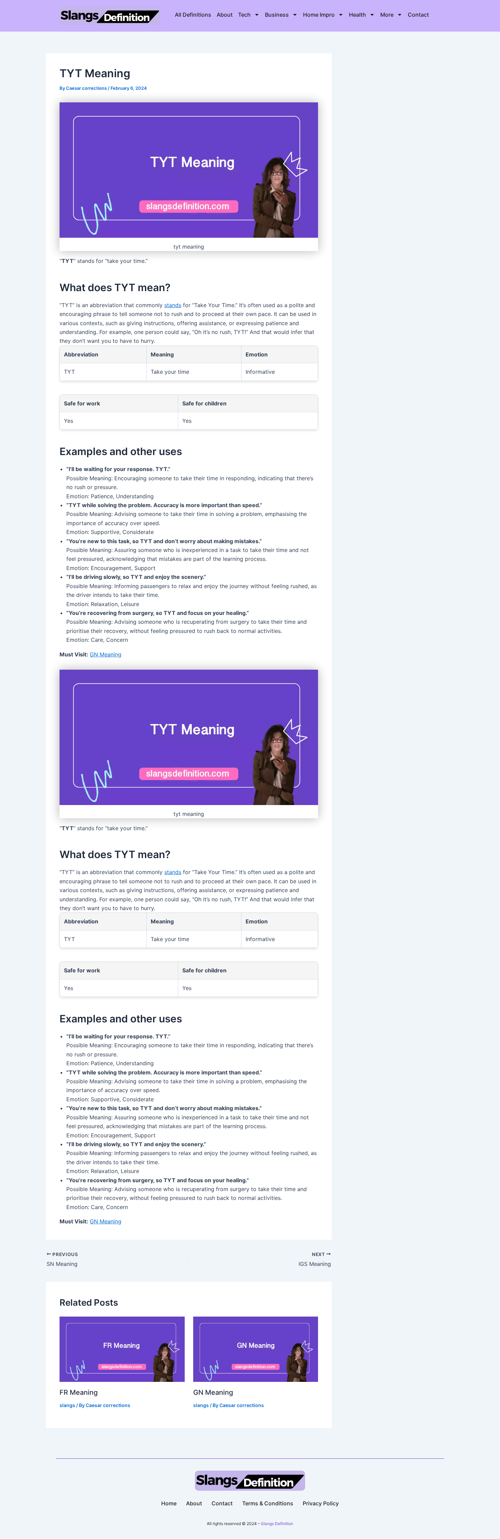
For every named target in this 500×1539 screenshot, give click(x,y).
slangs (67, 1405)
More (387, 14)
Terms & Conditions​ (267, 1503)
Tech (244, 14)
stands (172, 305)
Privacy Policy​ (321, 1503)
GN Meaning (105, 654)
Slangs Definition (277, 1523)
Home (169, 1503)
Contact (418, 14)
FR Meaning (79, 1392)
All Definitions (193, 14)
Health (357, 14)
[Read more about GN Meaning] (255, 1348)
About (225, 14)
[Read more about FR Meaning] (122, 1348)
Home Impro (319, 14)
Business (277, 14)
